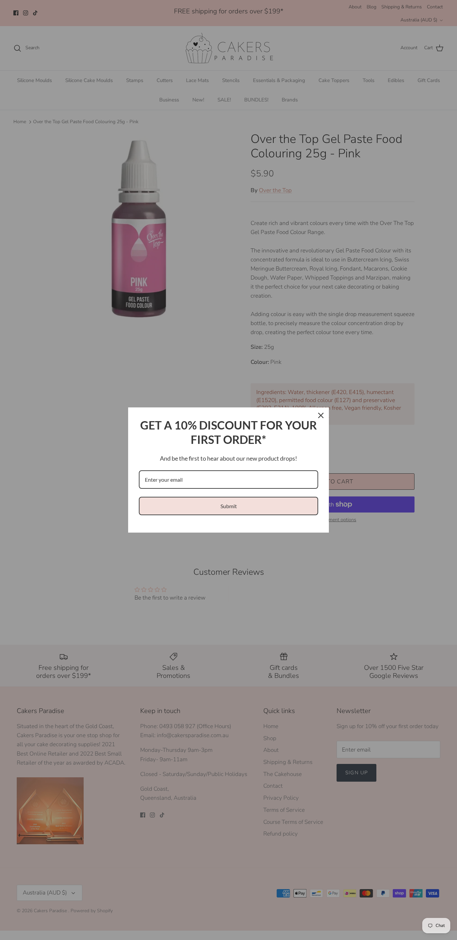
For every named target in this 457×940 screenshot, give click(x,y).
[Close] (321, 415)
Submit (228, 506)
